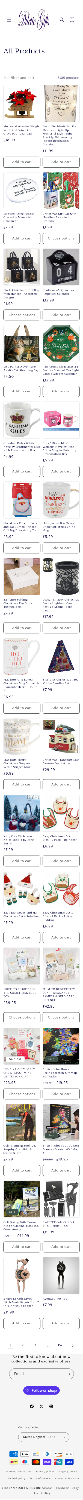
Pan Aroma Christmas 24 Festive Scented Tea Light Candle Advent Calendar (61, 370)
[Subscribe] (68, 1373)
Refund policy (17, 1478)
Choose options (61, 238)
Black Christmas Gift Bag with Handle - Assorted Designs (21, 293)
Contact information (67, 1478)
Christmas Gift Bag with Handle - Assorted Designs (60, 217)
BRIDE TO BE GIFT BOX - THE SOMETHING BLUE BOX (20, 993)
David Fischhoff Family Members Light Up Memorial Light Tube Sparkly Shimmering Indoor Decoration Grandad (59, 136)
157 (60, 1345)
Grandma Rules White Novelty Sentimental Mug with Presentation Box (21, 447)
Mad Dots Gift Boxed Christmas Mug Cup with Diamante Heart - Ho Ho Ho (21, 685)
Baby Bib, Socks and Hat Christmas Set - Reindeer (21, 914)
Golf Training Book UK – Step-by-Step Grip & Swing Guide (21, 1149)
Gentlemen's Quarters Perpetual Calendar (58, 292)
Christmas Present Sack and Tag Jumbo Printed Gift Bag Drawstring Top (20, 526)
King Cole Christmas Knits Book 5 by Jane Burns (18, 840)
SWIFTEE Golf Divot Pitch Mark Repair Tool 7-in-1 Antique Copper (21, 1302)
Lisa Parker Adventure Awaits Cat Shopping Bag (21, 368)
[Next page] (73, 1345)
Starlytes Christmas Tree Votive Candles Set (60, 681)
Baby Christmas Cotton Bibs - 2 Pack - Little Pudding (59, 916)
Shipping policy (67, 1471)
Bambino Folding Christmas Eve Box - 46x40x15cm (17, 603)
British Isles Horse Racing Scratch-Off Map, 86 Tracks (60, 1073)
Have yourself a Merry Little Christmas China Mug (59, 526)
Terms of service (40, 1478)
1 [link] (10, 1345)
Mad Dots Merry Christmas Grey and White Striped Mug (17, 763)
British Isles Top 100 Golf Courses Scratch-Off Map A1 (61, 1149)
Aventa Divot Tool (55, 1299)
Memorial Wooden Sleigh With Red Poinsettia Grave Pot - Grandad (21, 130)
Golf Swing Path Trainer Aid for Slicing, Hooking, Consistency (21, 1226)
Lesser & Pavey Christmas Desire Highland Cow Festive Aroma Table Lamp (61, 605)
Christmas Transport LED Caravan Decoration (61, 761)
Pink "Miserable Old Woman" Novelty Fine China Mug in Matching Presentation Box (59, 449)
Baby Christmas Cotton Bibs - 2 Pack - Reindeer (60, 838)
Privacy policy (45, 1471)
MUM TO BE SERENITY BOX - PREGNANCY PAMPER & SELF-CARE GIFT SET (59, 995)
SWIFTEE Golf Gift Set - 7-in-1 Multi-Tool (60, 1224)
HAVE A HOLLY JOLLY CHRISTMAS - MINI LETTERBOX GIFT (19, 1073)
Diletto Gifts (24, 1471)
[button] (9, 20)
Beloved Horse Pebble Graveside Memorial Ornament (18, 217)
